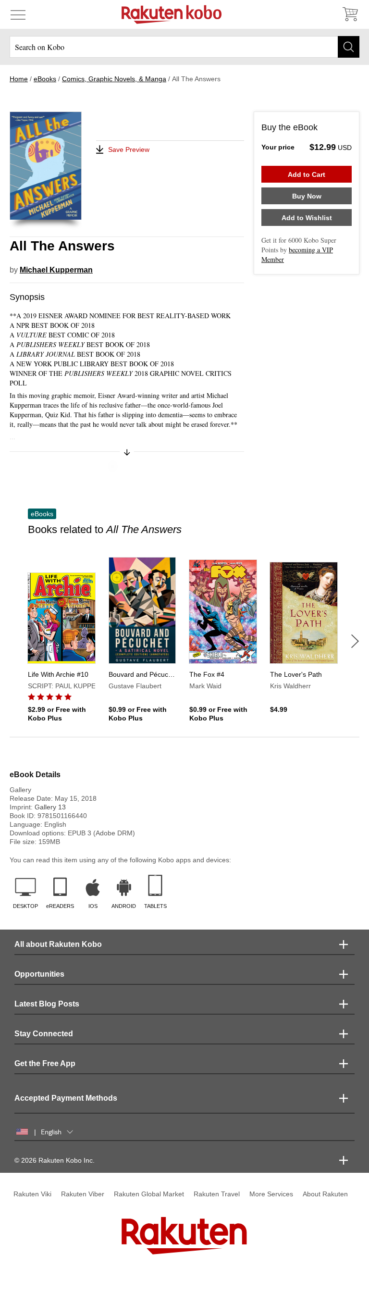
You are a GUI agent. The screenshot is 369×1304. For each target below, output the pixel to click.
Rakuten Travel (217, 1194)
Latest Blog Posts (46, 1004)
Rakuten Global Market (149, 1194)
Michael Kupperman (56, 270)
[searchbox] (184, 47)
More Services (271, 1194)
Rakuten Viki (32, 1194)
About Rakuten (325, 1194)
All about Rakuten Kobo (58, 944)
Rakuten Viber (82, 1194)
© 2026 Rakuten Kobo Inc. (54, 1160)
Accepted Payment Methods (65, 1098)
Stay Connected (43, 1034)
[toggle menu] (18, 14)
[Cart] (350, 14)
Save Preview (128, 149)
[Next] (355, 641)
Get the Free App (44, 1063)
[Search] (348, 47)
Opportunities (39, 974)
